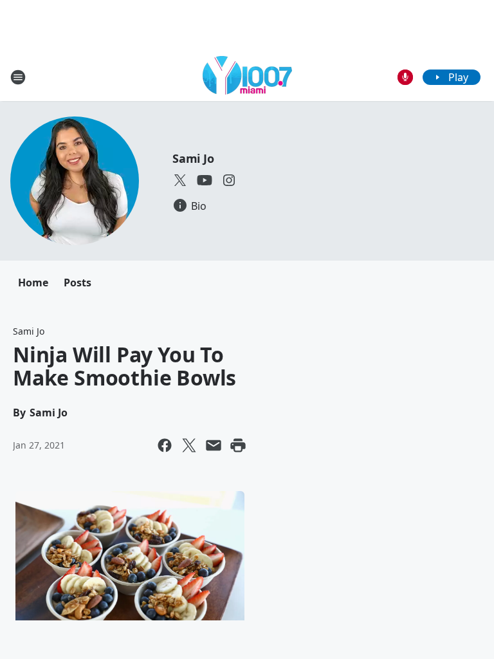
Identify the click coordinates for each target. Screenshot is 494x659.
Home (33, 282)
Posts (77, 282)
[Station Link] (247, 77)
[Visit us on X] (180, 180)
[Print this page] (238, 445)
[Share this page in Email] (214, 445)
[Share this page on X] (189, 445)
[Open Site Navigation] (18, 77)
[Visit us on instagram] (229, 180)
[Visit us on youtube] (204, 180)
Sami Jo (193, 158)
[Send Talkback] (405, 77)
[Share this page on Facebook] (165, 445)
